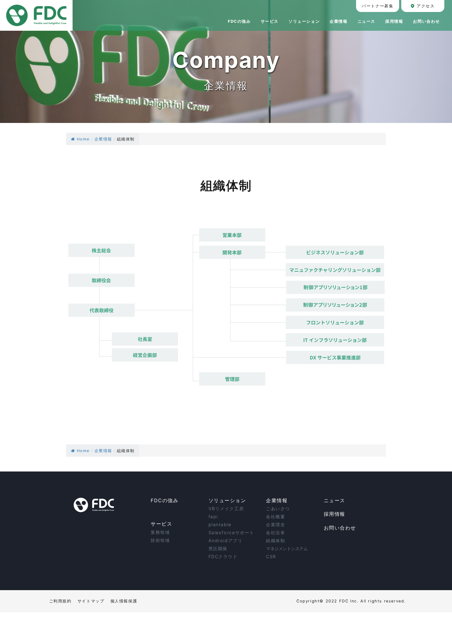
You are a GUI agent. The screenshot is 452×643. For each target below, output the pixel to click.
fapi (213, 516)
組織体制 (275, 540)
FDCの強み (165, 500)
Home (83, 139)
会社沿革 (275, 532)
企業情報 (276, 500)
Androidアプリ (225, 540)
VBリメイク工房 (226, 508)
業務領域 (160, 532)
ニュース (334, 500)
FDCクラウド (223, 556)
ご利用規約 (60, 601)
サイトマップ (91, 601)
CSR (271, 556)
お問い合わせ (340, 528)
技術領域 (160, 540)
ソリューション (227, 500)
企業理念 (275, 524)
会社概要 (275, 516)
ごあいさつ (278, 508)
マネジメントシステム (286, 548)
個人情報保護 (123, 601)
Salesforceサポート (231, 532)
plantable (220, 524)
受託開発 (218, 548)
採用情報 (334, 514)
